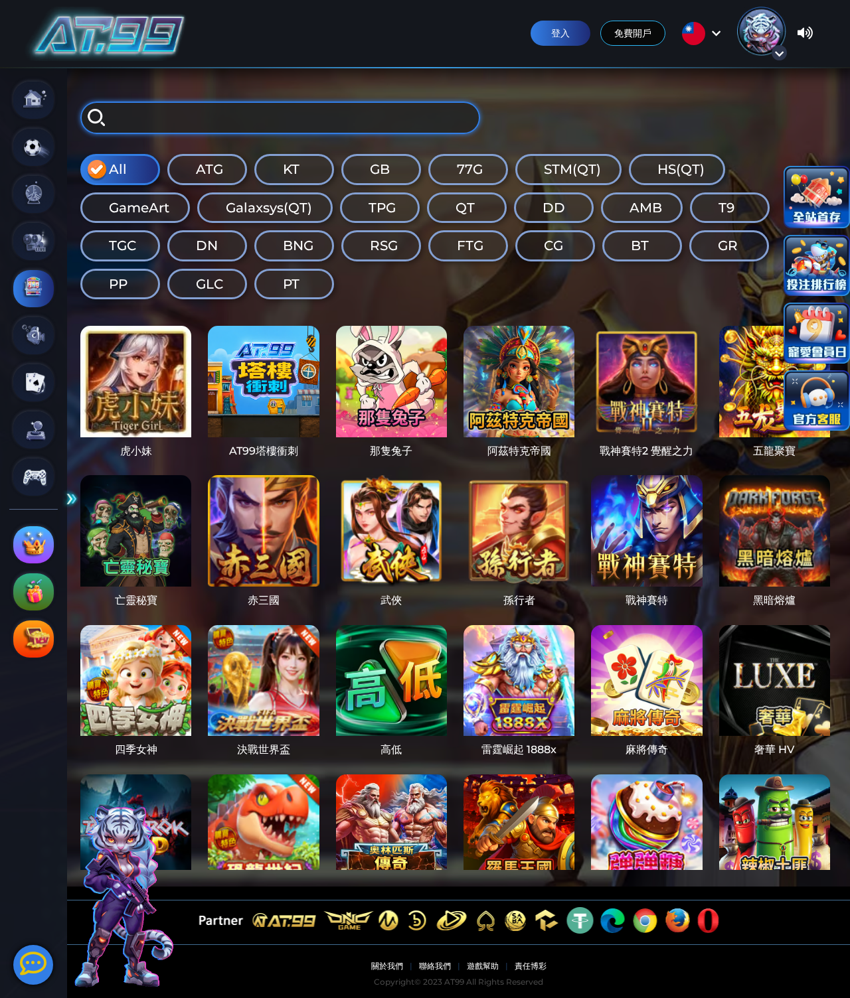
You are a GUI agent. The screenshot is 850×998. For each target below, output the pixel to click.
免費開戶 (632, 33)
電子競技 (33, 477)
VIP (33, 544)
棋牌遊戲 (33, 382)
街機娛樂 (33, 430)
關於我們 (387, 966)
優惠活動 (33, 591)
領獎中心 (33, 639)
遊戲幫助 (483, 966)
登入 (560, 33)
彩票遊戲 (33, 194)
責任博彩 (531, 966)
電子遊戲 (33, 288)
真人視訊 (33, 241)
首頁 (33, 100)
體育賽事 (33, 147)
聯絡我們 (435, 966)
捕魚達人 (33, 335)
